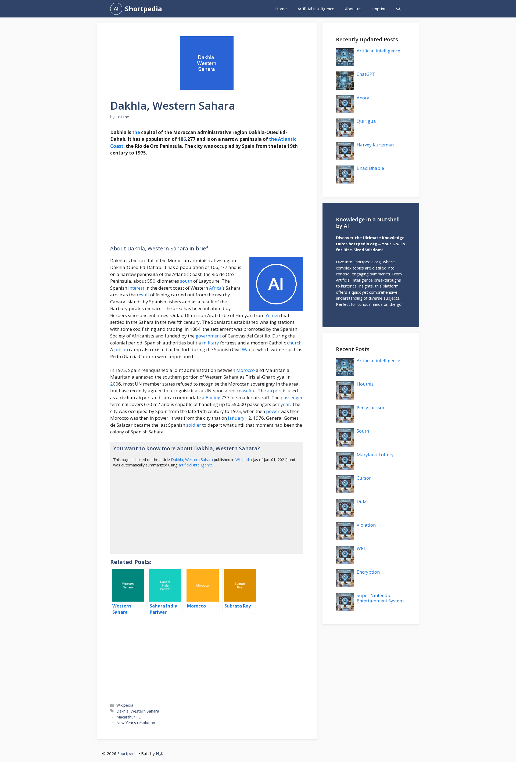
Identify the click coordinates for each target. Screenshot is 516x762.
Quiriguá (366, 121)
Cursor (364, 478)
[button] (398, 8)
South (363, 431)
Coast (116, 146)
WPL (361, 548)
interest (136, 288)
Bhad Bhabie (370, 168)
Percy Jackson (371, 407)
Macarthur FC (128, 717)
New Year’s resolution (135, 722)
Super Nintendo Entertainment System (380, 598)
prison (121, 349)
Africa (215, 288)
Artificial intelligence (378, 51)
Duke (362, 501)
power (273, 411)
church (294, 343)
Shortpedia (143, 8)
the (136, 132)
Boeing (213, 397)
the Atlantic (282, 139)
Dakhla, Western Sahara (192, 459)
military (210, 343)
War (246, 349)
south (186, 281)
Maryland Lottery (375, 454)
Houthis (365, 384)
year (285, 404)
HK (159, 753)
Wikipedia (243, 459)
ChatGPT (366, 74)
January (236, 418)
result (143, 295)
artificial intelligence (196, 465)
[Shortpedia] (116, 8)
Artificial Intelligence (316, 8)
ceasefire (246, 390)
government (208, 336)
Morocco (245, 370)
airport (274, 390)
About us (353, 8)
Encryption (368, 572)
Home (281, 8)
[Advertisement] (206, 200)
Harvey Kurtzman (375, 145)
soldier (193, 425)
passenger (292, 397)
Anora (363, 98)
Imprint (379, 8)
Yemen (273, 315)
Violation (366, 525)
